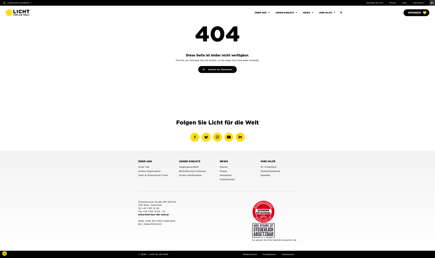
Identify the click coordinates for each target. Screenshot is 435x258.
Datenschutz (250, 254)
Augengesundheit (189, 167)
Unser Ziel (143, 167)
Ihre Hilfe (268, 161)
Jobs (404, 3)
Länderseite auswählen (18, 3)
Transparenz (269, 254)
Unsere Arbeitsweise (190, 175)
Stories (223, 167)
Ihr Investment (269, 167)
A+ (432, 3)
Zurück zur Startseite (219, 69)
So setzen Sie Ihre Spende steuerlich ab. (274, 240)
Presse (392, 3)
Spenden (414, 12)
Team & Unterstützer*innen (153, 175)
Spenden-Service (374, 3)
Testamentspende (270, 171)
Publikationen (227, 179)
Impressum (418, 3)
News (224, 161)
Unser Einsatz (189, 161)
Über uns (145, 161)
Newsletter (226, 175)
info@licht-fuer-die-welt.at (153, 214)
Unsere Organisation (149, 171)
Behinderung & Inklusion (192, 171)
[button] (2, 255)
